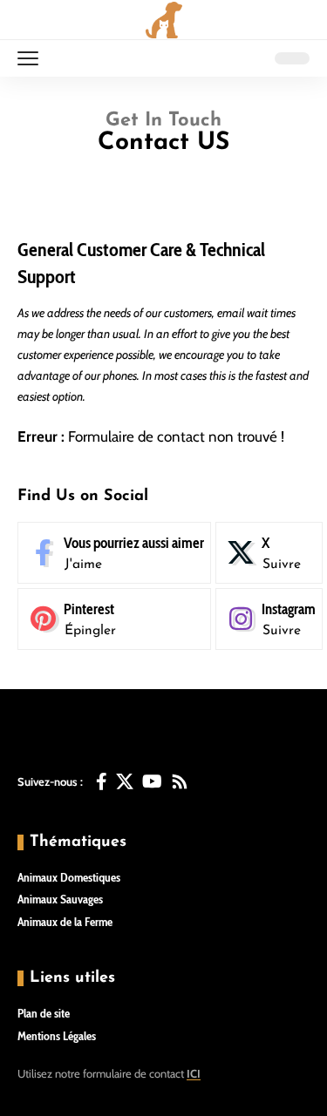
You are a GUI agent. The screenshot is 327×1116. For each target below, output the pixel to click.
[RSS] (180, 781)
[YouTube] (152, 781)
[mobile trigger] (32, 58)
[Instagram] (269, 619)
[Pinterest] (114, 619)
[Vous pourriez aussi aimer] (102, 781)
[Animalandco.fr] (164, 20)
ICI (194, 1073)
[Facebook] (114, 553)
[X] (269, 553)
